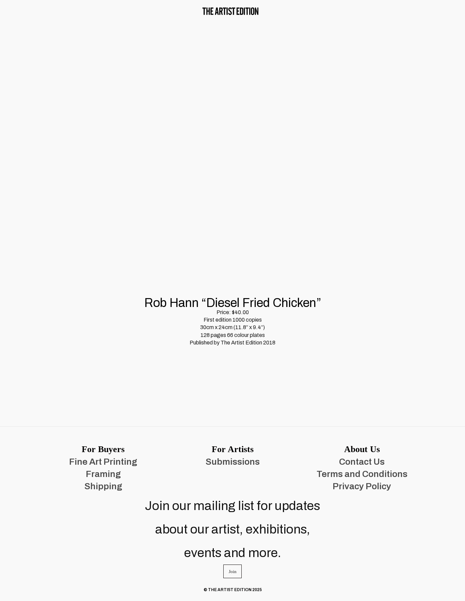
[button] (19, 11)
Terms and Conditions (362, 474)
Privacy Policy (362, 486)
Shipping (103, 486)
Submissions (233, 461)
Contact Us (362, 461)
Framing (103, 474)
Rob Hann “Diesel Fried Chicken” (232, 303)
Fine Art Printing (103, 461)
